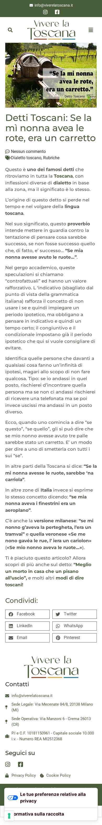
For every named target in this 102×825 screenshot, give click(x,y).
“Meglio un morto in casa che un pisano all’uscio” (48, 571)
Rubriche (51, 157)
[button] (10, 29)
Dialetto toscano (26, 157)
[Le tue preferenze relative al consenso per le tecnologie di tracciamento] (9, 816)
